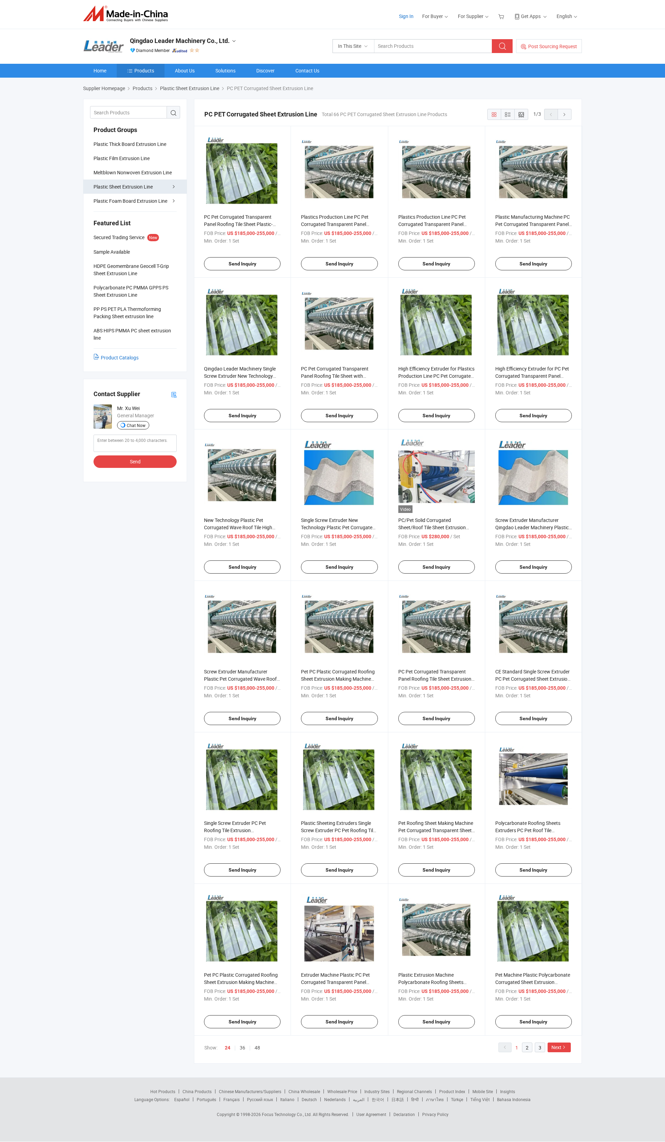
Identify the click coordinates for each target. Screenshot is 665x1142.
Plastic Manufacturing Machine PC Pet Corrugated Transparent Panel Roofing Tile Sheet (532, 224)
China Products (197, 1091)
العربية (358, 1099)
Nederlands (335, 1099)
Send (135, 461)
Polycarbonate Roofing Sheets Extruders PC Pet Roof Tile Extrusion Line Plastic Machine (528, 830)
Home (100, 70)
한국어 (378, 1099)
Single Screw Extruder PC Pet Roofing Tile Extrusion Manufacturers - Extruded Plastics (240, 830)
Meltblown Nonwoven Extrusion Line (133, 172)
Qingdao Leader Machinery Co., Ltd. (180, 40)
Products (144, 70)
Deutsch (309, 1099)
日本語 (397, 1099)
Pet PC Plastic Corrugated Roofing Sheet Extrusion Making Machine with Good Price (338, 678)
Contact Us (307, 70)
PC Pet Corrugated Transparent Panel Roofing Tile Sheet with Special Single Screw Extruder (335, 375)
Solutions (225, 70)
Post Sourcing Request (552, 46)
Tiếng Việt (480, 1099)
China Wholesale (304, 1091)
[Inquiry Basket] (502, 16)
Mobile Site (482, 1091)
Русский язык (260, 1099)
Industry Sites (377, 1091)
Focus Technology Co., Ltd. (287, 1114)
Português (206, 1099)
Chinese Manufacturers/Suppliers (250, 1091)
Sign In (406, 16)
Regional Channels (414, 1091)
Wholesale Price (342, 1091)
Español (181, 1099)
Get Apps (531, 16)
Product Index (452, 1091)
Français (231, 1099)
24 (227, 1048)
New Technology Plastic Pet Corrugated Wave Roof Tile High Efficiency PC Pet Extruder (238, 527)
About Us (185, 70)
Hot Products (162, 1091)
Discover (265, 70)
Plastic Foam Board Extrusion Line (130, 201)
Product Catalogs (120, 357)
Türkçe (457, 1099)
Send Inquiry (242, 264)
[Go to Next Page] (564, 114)
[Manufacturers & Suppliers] (127, 14)
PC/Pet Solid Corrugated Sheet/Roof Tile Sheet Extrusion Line (432, 527)
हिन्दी (415, 1099)
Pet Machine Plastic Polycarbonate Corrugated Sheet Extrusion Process (532, 982)
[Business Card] (174, 394)
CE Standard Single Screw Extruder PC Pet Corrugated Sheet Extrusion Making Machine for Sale (532, 678)
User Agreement (371, 1114)
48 (257, 1047)
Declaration (404, 1114)
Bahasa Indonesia (514, 1099)
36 (242, 1047)
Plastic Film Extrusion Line (122, 158)
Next (556, 1047)
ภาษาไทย (435, 1099)
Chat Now (136, 425)
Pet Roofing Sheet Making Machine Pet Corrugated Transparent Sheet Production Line (435, 830)
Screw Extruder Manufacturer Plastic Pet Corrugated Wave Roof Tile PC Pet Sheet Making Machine (240, 678)
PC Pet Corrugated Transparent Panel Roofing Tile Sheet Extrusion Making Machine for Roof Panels (434, 678)
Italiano (287, 1099)
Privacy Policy (435, 1114)
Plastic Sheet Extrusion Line (123, 186)
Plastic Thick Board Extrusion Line (130, 144)
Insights (507, 1091)
